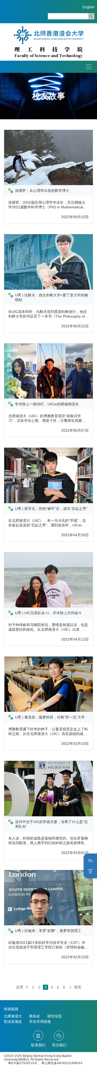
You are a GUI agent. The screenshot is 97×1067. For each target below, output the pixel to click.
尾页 (77, 987)
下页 (70, 987)
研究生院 (54, 1016)
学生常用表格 (40, 1021)
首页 (19, 987)
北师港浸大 (13, 1016)
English (88, 7)
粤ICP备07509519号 (22, 1063)
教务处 (34, 1016)
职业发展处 (13, 1021)
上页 (26, 987)
